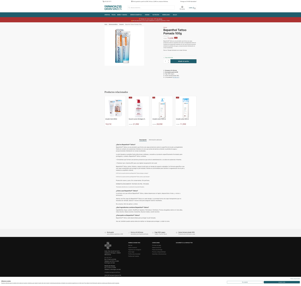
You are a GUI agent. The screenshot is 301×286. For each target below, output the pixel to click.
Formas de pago (156, 245)
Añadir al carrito (183, 61)
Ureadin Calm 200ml (111, 119)
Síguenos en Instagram (134, 249)
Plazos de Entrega (157, 249)
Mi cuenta (182, 9)
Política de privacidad (134, 254)
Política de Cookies (133, 256)
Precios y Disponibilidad (159, 252)
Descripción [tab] (143, 140)
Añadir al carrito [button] (115, 128)
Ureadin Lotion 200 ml (182, 119)
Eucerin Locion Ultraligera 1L (137, 119)
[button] (192, 8)
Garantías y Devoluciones (159, 254)
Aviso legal (131, 252)
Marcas (130, 245)
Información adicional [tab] (155, 140)
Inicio (106, 24)
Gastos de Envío (156, 247)
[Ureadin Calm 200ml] (115, 107)
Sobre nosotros (132, 247)
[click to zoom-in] (124, 46)
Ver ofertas (159, 19)
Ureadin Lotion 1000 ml (159, 119)
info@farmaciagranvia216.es (112, 272)
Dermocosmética (113, 24)
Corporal (121, 24)
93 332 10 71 (108, 1)
